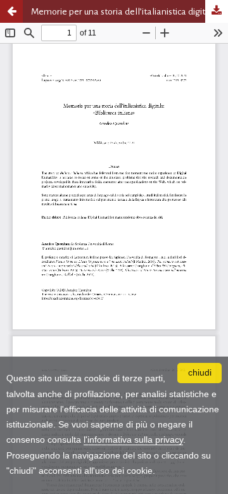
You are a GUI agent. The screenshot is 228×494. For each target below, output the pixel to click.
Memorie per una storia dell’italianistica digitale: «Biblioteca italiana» (129, 11)
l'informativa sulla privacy (133, 440)
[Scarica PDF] (216, 11)
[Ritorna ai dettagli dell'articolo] (11, 11)
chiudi (200, 372)
